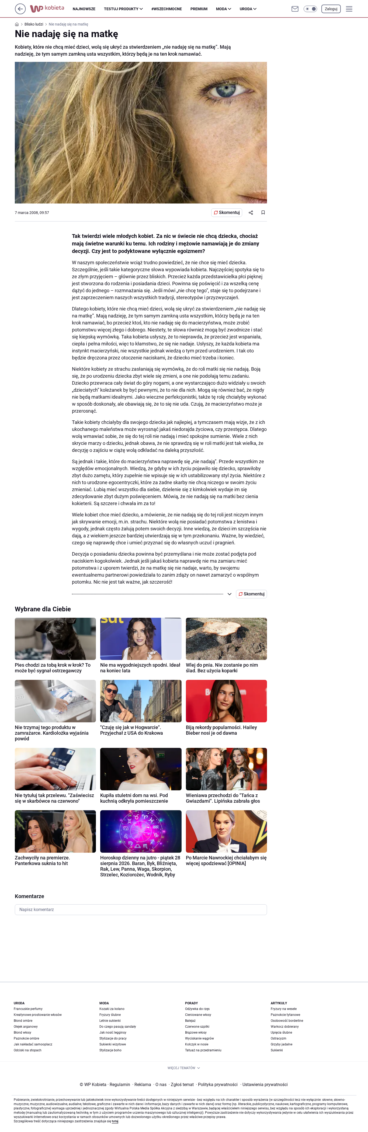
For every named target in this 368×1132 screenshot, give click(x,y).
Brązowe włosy (196, 1032)
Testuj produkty (121, 9)
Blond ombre (23, 1021)
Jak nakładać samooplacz (33, 1044)
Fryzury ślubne (110, 1015)
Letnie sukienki (110, 1021)
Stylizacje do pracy (113, 1038)
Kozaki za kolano (111, 1009)
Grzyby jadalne (281, 1044)
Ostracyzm (278, 1038)
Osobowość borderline (287, 1021)
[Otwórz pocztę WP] (295, 9)
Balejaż (190, 1021)
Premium (198, 9)
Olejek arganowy (26, 1027)
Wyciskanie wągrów (199, 1038)
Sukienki (277, 1050)
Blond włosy (22, 1032)
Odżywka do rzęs (197, 1009)
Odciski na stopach (27, 1050)
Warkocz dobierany (285, 1027)
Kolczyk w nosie (196, 1044)
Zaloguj (331, 9)
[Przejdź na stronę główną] (20, 12)
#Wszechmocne (166, 9)
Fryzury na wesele (284, 1009)
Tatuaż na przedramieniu (203, 1050)
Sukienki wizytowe (112, 1044)
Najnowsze (84, 9)
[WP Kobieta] (51, 9)
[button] (310, 9)
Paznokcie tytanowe (285, 1015)
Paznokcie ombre (26, 1038)
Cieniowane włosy (198, 1015)
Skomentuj (229, 212)
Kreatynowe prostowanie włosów (38, 1015)
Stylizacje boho (110, 1050)
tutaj (115, 1121)
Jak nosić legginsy (112, 1032)
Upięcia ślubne (281, 1032)
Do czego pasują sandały (117, 1027)
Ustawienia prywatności (264, 1084)
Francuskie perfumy (28, 1009)
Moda (221, 9)
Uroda (246, 9)
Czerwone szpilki (197, 1027)
